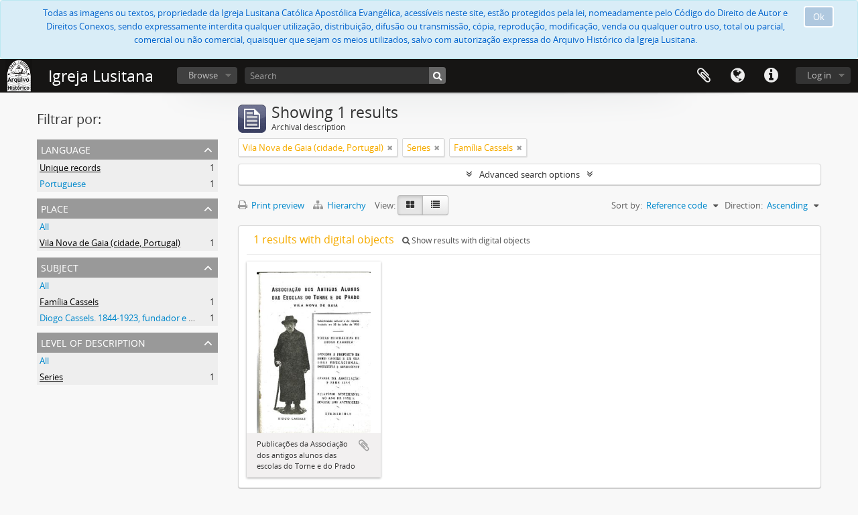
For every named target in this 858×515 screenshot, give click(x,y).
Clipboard (704, 76)
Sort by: (626, 205)
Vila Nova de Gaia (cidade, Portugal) (110, 243)
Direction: (744, 205)
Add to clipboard (364, 445)
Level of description (93, 342)
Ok (818, 17)
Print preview (276, 205)
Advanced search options (529, 174)
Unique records (70, 168)
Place (54, 207)
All (44, 227)
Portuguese (63, 184)
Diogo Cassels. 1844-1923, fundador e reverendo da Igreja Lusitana (171, 318)
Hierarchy (346, 205)
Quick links (771, 76)
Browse (203, 75)
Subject (59, 267)
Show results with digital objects (470, 240)
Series (51, 377)
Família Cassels (69, 302)
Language (737, 76)
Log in (819, 75)
